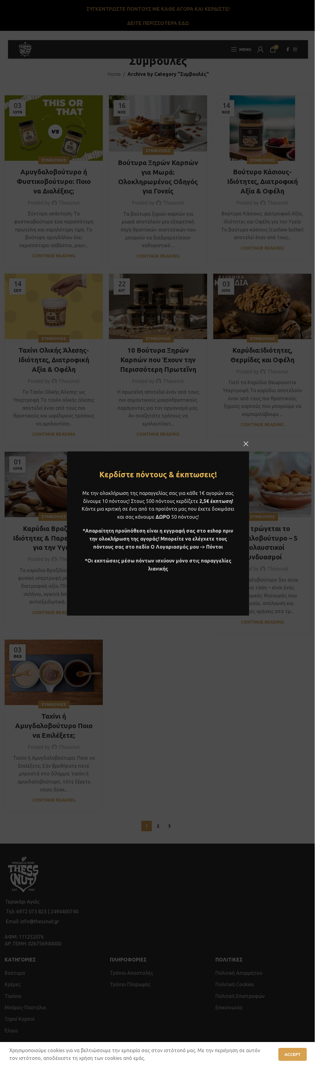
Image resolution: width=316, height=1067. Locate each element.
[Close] (246, 443)
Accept (293, 1054)
